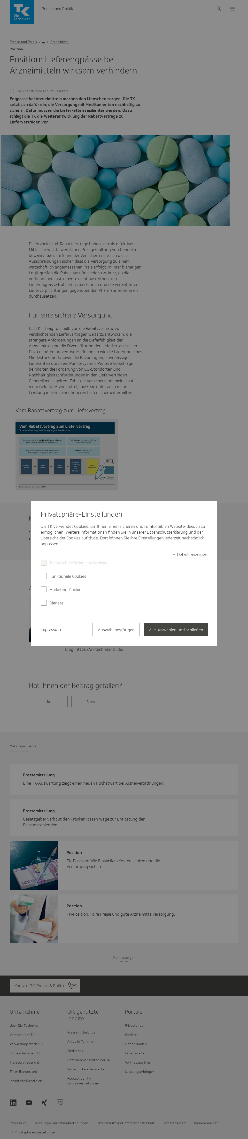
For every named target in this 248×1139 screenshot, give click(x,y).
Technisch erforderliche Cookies (78, 563)
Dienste (56, 603)
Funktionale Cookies (67, 576)
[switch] (189, 554)
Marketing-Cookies (66, 589)
